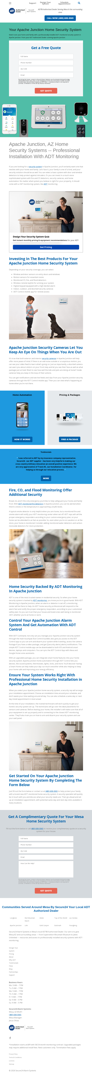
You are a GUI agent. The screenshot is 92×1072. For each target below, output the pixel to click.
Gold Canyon (44, 925)
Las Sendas (73, 918)
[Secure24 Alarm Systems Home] (22, 11)
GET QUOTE (46, 90)
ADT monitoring (40, 600)
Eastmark (57, 925)
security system (35, 166)
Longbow (13, 918)
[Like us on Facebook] (10, 1038)
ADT (45, 184)
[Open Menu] (10, 3)
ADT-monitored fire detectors (30, 504)
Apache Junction (16, 925)
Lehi (26, 925)
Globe (41, 918)
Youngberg (73, 925)
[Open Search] (79, 3)
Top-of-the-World (60, 918)
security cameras (49, 358)
